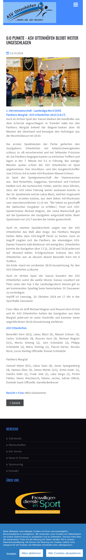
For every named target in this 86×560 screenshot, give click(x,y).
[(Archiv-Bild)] (43, 81)
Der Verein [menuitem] (15, 451)
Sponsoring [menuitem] (16, 464)
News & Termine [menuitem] (19, 458)
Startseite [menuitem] (15, 438)
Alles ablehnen (31, 553)
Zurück (16, 403)
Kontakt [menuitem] (14, 471)
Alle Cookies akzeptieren (64, 553)
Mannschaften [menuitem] (17, 445)
